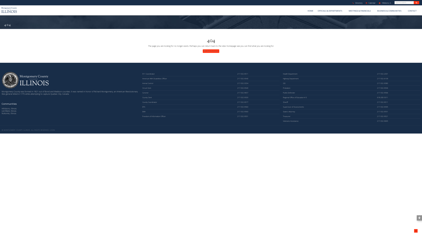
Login (52, 130)
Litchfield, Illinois (9, 111)
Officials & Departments (330, 11)
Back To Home (212, 51)
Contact (412, 11)
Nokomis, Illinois (9, 113)
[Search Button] (416, 2)
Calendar (372, 3)
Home (310, 11)
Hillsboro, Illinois (9, 108)
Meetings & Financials (360, 11)
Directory (358, 3)
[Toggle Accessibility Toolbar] (419, 218)
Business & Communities (389, 11)
